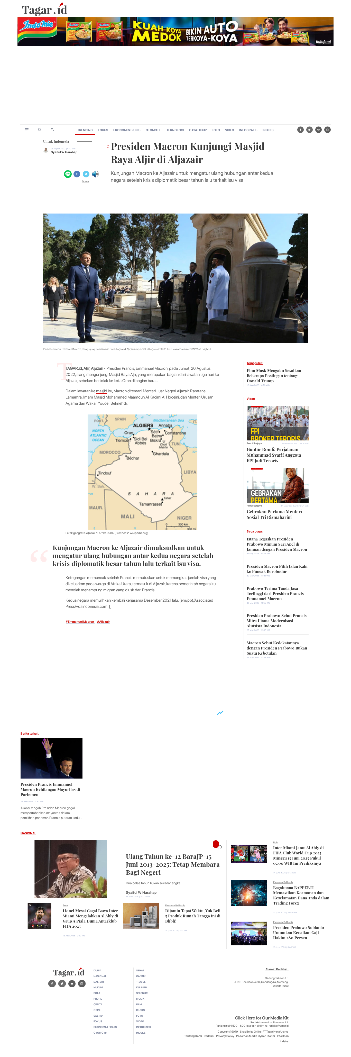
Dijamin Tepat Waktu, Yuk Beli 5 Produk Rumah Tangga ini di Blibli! (192, 915)
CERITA (98, 1004)
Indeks (284, 1041)
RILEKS (140, 1009)
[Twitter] (309, 129)
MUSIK (140, 998)
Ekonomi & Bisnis (175, 905)
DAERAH (99, 981)
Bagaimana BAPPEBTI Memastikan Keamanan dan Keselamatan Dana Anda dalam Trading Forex (301, 894)
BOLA (97, 993)
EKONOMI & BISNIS (127, 130)
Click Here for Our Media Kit (262, 1017)
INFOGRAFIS (248, 130)
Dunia (85, 181)
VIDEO (229, 130)
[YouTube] (318, 129)
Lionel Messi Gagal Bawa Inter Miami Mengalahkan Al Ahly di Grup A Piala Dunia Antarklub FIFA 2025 (90, 918)
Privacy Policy (225, 1036)
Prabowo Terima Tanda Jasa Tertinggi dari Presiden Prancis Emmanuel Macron (275, 593)
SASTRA (98, 1015)
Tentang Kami (193, 1036)
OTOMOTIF (153, 130)
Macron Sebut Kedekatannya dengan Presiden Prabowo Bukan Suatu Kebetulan (277, 647)
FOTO (216, 130)
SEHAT (140, 970)
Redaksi (209, 1036)
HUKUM (98, 987)
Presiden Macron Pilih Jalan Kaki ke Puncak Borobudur (277, 568)
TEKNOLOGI (175, 130)
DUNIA (97, 970)
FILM (139, 1004)
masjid (101, 391)
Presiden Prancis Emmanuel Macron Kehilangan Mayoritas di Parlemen (50, 789)
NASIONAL (28, 833)
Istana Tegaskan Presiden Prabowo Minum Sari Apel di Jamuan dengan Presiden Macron (277, 543)
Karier (271, 1036)
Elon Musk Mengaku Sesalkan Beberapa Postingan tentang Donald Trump (274, 375)
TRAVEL (140, 981)
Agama (72, 403)
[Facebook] (300, 129)
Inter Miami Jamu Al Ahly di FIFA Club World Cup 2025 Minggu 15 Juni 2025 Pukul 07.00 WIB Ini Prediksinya (298, 855)
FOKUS (103, 130)
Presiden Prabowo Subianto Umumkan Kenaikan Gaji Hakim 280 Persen (298, 932)
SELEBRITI (142, 993)
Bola (65, 905)
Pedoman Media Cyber (251, 1036)
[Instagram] (327, 129)
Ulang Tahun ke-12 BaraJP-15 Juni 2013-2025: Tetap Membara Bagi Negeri (173, 863)
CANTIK (141, 976)
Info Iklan (283, 1036)
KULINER (141, 987)
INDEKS (268, 130)
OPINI (97, 1009)
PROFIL (98, 998)
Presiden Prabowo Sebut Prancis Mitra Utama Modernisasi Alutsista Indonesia (277, 620)
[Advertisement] (175, 86)
